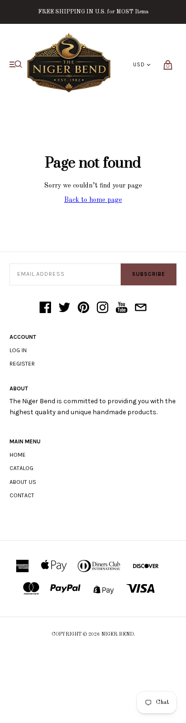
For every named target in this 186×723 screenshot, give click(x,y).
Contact (22, 495)
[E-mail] (140, 308)
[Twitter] (64, 308)
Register (22, 363)
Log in (18, 350)
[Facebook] (45, 308)
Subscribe (148, 274)
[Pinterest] (83, 308)
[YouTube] (121, 308)
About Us (23, 482)
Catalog (21, 468)
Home (18, 454)
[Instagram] (102, 308)
